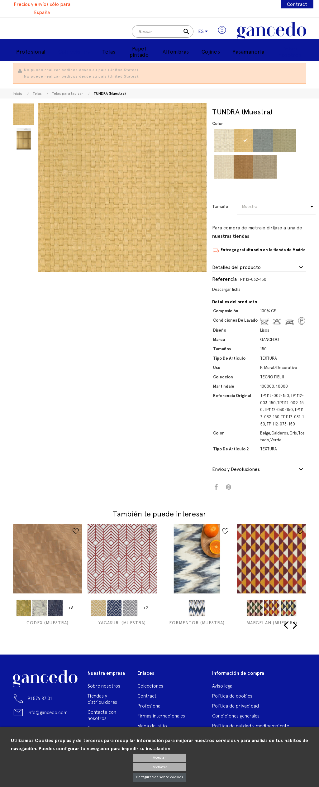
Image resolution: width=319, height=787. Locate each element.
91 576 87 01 (39, 698)
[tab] (259, 267)
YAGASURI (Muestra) (122, 622)
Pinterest (228, 487)
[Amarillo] (24, 608)
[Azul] (39, 608)
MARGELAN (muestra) (271, 622)
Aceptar (159, 758)
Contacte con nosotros (102, 715)
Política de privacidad (235, 705)
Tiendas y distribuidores (102, 699)
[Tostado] (264, 167)
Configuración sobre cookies (159, 777)
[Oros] (288, 608)
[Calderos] (244, 167)
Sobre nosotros (104, 686)
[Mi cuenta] (221, 31)
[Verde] (283, 140)
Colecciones (150, 686)
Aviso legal (222, 686)
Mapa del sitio (152, 725)
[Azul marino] (55, 608)
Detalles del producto (236, 267)
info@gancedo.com (47, 712)
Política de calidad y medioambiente (250, 725)
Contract (297, 4)
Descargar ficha (226, 289)
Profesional (149, 705)
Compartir (216, 487)
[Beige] (224, 140)
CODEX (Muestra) (47, 622)
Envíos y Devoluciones (236, 469)
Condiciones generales (235, 715)
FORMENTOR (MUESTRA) (197, 622)
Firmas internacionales (161, 715)
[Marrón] (271, 608)
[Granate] (255, 608)
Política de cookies (232, 695)
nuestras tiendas (230, 236)
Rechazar (159, 767)
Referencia (224, 279)
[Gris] (264, 140)
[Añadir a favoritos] (76, 531)
